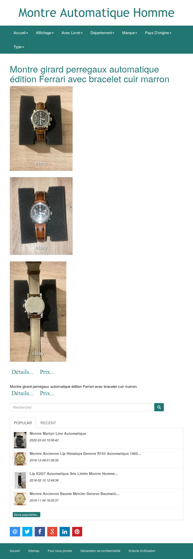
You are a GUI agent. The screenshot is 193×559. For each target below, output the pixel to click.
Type (18, 46)
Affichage (43, 32)
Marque (128, 32)
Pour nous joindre (60, 550)
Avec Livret (71, 32)
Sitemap (33, 550)
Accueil (20, 32)
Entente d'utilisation (142, 550)
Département (101, 32)
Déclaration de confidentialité (100, 550)
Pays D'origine (157, 32)
